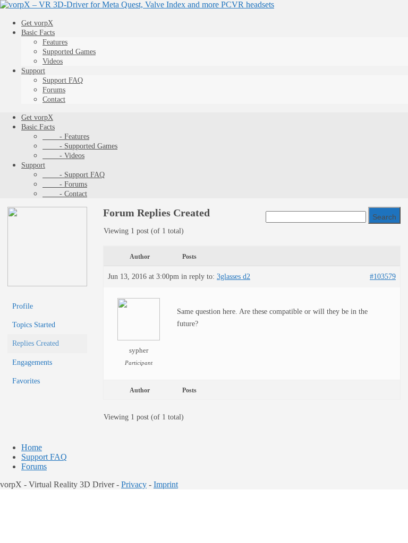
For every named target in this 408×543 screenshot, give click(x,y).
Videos (52, 61)
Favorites (26, 381)
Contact (53, 99)
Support (33, 71)
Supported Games (69, 52)
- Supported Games (79, 146)
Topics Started (33, 325)
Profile (22, 306)
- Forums (64, 184)
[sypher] (47, 284)
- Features (65, 137)
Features (54, 42)
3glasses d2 (233, 277)
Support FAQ (62, 80)
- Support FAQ (73, 175)
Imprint (166, 484)
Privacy (134, 484)
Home (31, 447)
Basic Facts (38, 33)
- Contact (64, 194)
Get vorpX (37, 23)
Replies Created (35, 343)
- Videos (63, 156)
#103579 (383, 277)
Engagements (32, 362)
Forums (53, 90)
